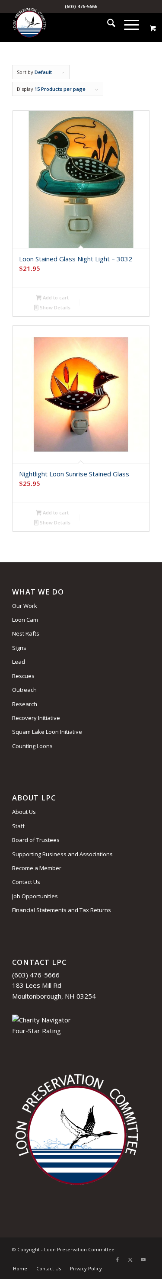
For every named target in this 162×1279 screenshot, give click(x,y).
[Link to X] (130, 1259)
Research (24, 704)
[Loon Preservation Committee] (67, 24)
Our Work (24, 606)
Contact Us (26, 882)
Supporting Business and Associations (62, 854)
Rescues (23, 676)
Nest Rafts (25, 633)
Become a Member (36, 868)
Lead (18, 661)
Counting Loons (32, 746)
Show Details (54, 307)
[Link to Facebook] (117, 1259)
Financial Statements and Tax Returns (61, 910)
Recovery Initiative (36, 718)
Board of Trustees (36, 840)
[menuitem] (106, 24)
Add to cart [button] (55, 297)
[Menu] (127, 24)
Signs (19, 648)
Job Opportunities (35, 896)
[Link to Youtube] (143, 1259)
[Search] (106, 24)
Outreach (24, 690)
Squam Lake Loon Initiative (47, 732)
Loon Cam (25, 619)
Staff (18, 826)
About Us (24, 812)
